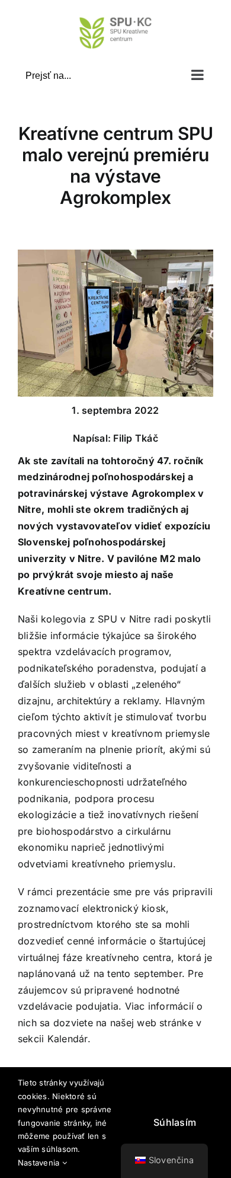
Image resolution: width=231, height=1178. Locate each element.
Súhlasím (174, 1122)
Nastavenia (40, 1162)
